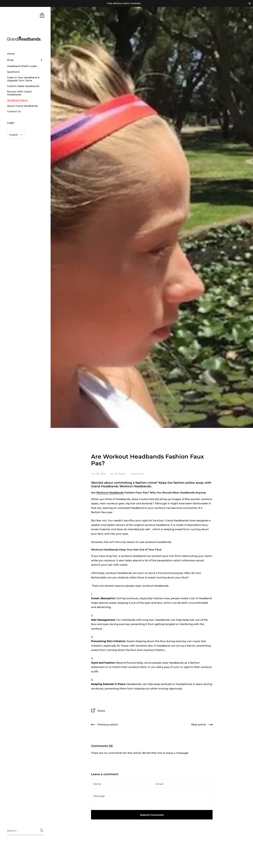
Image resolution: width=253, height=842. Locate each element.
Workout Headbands (110, 492)
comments (137, 473)
